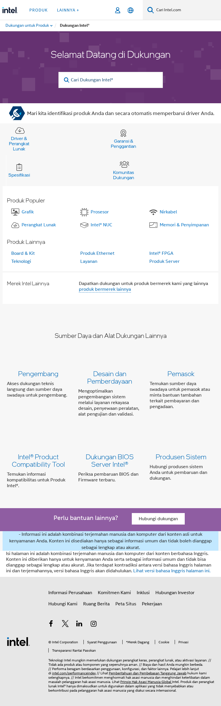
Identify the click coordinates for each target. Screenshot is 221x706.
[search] (67, 80)
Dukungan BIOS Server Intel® (110, 460)
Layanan (88, 261)
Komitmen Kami (114, 593)
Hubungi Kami (62, 604)
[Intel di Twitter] (65, 624)
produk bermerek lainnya (105, 289)
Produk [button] (38, 10)
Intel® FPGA (161, 253)
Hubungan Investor (175, 593)
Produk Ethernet (97, 253)
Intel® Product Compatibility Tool (38, 460)
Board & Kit (23, 253)
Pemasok (181, 373)
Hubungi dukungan (158, 519)
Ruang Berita (96, 604)
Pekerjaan (152, 604)
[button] (110, 395)
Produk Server (164, 261)
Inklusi (143, 593)
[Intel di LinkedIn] (79, 624)
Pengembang (38, 373)
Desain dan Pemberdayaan (109, 377)
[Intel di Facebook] (51, 624)
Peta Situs (125, 604)
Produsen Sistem (181, 456)
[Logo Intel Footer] (18, 641)
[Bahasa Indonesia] (130, 10)
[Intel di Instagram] (94, 624)
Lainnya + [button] (68, 10)
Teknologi (21, 261)
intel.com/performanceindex (74, 673)
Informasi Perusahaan (70, 593)
